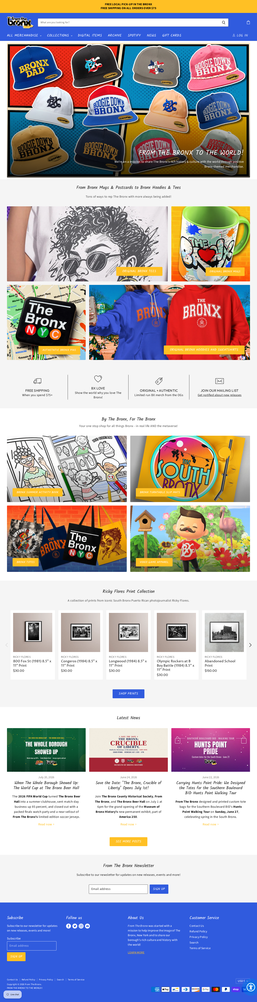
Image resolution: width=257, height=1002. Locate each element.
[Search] (223, 23)
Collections (58, 35)
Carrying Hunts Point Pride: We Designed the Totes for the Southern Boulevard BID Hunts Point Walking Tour (210, 788)
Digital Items (90, 35)
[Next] (250, 645)
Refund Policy (198, 931)
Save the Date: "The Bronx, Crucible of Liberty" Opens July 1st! (128, 785)
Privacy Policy (199, 937)
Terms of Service (200, 948)
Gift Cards (171, 35)
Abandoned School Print (220, 663)
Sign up (159, 889)
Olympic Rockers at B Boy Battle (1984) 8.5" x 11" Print (175, 665)
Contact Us (197, 926)
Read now (45, 824)
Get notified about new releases (220, 395)
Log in (241, 35)
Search (194, 943)
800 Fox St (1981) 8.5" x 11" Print (32, 663)
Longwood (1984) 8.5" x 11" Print (128, 663)
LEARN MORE (136, 953)
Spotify (134, 35)
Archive (115, 35)
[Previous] (7, 645)
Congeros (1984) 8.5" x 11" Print (79, 663)
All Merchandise (23, 35)
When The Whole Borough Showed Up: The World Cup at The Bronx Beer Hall (46, 785)
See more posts (128, 841)
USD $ (241, 981)
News (151, 35)
